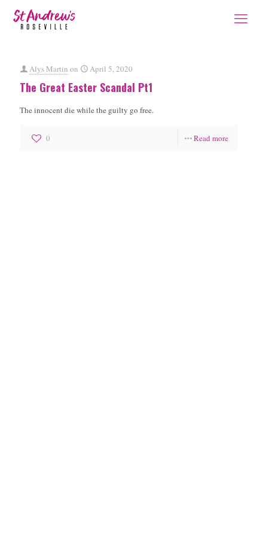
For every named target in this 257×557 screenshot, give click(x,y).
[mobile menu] (241, 18)
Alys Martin (48, 68)
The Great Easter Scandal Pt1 (86, 87)
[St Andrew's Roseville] (44, 18)
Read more (211, 138)
